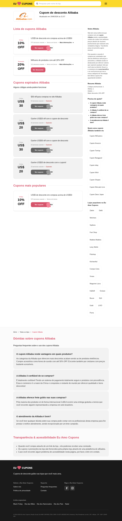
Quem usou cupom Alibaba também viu (96, 129)
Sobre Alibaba (93, 29)
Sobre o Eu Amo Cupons (23, 483)
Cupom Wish (94, 172)
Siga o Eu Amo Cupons (73, 483)
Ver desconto (38, 70)
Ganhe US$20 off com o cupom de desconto (49, 119)
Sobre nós (17, 487)
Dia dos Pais (58, 504)
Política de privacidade (21, 490)
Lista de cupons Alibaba (29, 28)
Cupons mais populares (29, 185)
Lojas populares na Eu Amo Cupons (97, 204)
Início (15, 332)
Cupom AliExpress (96, 136)
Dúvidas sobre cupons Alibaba (34, 338)
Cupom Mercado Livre (97, 187)
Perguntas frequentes (49, 487)
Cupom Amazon (95, 143)
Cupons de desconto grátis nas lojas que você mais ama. (37, 474)
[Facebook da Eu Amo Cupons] (66, 488)
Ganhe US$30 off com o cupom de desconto (49, 141)
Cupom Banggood (96, 158)
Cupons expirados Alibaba (31, 82)
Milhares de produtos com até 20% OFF (47, 60)
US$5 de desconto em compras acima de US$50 (51, 38)
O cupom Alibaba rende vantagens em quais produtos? (98, 105)
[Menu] (106, 3)
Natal (67, 504)
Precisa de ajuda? (95, 99)
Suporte (44, 483)
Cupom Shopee (95, 180)
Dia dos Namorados (44, 504)
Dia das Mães (30, 504)
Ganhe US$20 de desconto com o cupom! (48, 162)
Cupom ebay (94, 165)
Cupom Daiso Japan (97, 194)
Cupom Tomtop (95, 151)
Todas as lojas (24, 332)
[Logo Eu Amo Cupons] (22, 3)
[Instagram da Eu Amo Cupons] (72, 488)
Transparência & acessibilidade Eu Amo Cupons (46, 437)
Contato (44, 490)
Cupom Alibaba (37, 332)
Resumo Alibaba (94, 83)
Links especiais (19, 500)
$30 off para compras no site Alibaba (46, 97)
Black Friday (18, 504)
